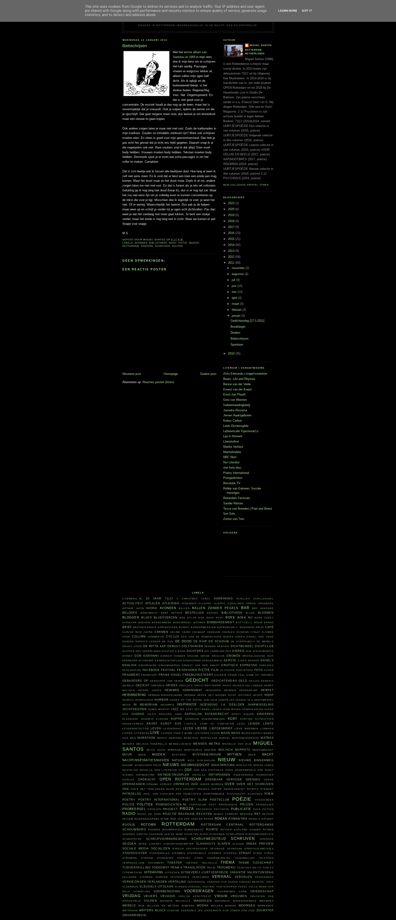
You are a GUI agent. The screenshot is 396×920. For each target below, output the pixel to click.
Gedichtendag (224, 680)
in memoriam (146, 704)
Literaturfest (231, 441)
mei (234, 292)
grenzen (157, 685)
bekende (267, 608)
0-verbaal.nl (132, 598)
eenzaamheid (212, 660)
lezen (188, 728)
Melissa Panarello (151, 744)
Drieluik (218, 656)
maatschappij (252, 733)
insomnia (167, 704)
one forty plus (232, 467)
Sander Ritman (233, 503)
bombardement (220, 622)
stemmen (178, 853)
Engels (267, 660)
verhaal (222, 877)
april (235, 297)
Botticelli (244, 622)
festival (168, 669)
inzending (209, 704)
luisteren (201, 733)
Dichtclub (264, 646)
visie (270, 882)
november (239, 268)
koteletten (264, 719)
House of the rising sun (189, 700)
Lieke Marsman (246, 728)
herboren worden (221, 690)
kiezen (249, 714)
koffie (177, 718)
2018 (231, 221)
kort (232, 718)
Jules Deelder (159, 714)
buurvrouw (226, 627)
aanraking (223, 598)
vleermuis (130, 886)
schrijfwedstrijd (208, 838)
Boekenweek (161, 622)
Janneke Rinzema (235, 410)
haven (156, 690)
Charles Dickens (235, 632)
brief (127, 627)
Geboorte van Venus (167, 681)
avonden (141, 243)
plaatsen (255, 794)
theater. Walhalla (201, 863)
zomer (235, 910)
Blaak (250, 613)
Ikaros (241, 700)
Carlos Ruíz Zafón (137, 632)
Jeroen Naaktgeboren (237, 415)
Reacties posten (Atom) (158, 382)
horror (161, 699)
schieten (191, 834)
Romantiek (238, 818)
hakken (238, 685)
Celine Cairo (180, 632)
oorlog (128, 779)
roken (209, 819)
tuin (266, 867)
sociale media (135, 848)
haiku (227, 685)
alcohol (205, 603)
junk (178, 714)
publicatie (241, 809)
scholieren (235, 834)
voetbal (208, 886)
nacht (268, 754)
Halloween (254, 685)
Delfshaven (192, 646)
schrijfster (131, 839)
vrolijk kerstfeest (195, 896)
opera (269, 779)
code (126, 636)
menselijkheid (180, 744)
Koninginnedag (213, 719)
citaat (255, 632)
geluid (254, 681)
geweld (128, 685)
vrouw (220, 896)
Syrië (198, 858)
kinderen (265, 713)
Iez (232, 700)
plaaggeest (236, 794)
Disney (127, 656)
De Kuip (200, 641)
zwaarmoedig (134, 915)
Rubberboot (194, 829)
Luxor (215, 733)
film (215, 669)
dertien (223, 646)
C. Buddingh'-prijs (250, 627)
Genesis (267, 681)
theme (244, 862)
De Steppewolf (243, 641)
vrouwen (239, 896)
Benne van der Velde (237, 384)
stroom (147, 858)
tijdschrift (263, 862)
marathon (146, 737)
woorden (247, 905)
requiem (246, 814)
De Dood (183, 641)
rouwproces (172, 829)
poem (269, 793)
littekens (141, 733)
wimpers (188, 905)
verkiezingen (134, 881)
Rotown (148, 824)
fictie (183, 243)
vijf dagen (229, 882)
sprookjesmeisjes (259, 848)
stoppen (230, 853)
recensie (186, 813)
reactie (170, 813)
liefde (201, 728)
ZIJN (226, 910)
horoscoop (144, 700)
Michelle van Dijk (237, 744)
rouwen (154, 829)
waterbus (222, 901)
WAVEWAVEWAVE (244, 901)
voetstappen (226, 886)
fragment (131, 674)
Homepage (171, 374)
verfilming (200, 877)
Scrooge (267, 839)
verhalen (243, 876)
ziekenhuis (212, 910)
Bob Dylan (188, 617)
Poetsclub (219, 799)
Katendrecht (217, 713)
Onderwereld (245, 770)
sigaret (155, 844)
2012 (231, 256)
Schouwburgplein (259, 834)
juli (234, 280)
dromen (234, 655)
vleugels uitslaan (156, 886)
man (133, 738)
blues (146, 617)
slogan (238, 844)
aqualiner (236, 603)
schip (204, 834)
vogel (243, 886)
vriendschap (262, 891)
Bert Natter (171, 613)
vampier (161, 877)
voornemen (226, 891)
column (139, 636)
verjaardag (264, 877)
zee (200, 910)
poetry (128, 799)
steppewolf (196, 853)
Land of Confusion (217, 723)
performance (214, 794)
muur (127, 754)
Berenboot (149, 613)
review (127, 819)
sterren (214, 853)
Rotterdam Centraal (222, 824)
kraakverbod (132, 723)
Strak (269, 853)
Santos (142, 834)
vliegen (181, 886)
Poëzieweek (264, 800)
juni (234, 286)
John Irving (232, 709)
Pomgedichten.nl (171, 804)
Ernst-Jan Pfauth (234, 394)
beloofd (130, 612)
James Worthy (159, 709)
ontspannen (220, 774)
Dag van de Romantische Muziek (207, 636)
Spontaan (237, 344)
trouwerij (226, 867)
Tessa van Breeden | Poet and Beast (247, 508)
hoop (269, 694)
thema (227, 862)
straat (245, 852)
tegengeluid (245, 858)
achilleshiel (263, 598)
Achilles (243, 598)
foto (258, 669)
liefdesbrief (221, 728)
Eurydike (266, 665)
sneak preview (260, 843)
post (212, 804)
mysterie (179, 754)
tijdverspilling (136, 867)
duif (270, 656)
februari (237, 309)
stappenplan (159, 853)
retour (268, 814)
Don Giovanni (147, 655)
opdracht (147, 779)
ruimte (212, 829)
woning (230, 905)
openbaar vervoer (223, 779)
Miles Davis (156, 750)
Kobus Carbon (232, 420)
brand (269, 622)
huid (214, 700)
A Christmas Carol (194, 598)
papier (217, 789)
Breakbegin (238, 326)
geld (243, 680)
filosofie (227, 670)
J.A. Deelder (233, 704)
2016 (231, 233)
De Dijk (168, 641)
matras (267, 737)
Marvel (224, 738)
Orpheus (181, 784)
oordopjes (265, 775)
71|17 (169, 598)
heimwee (172, 690)
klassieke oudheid (138, 719)
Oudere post (208, 374)
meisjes (128, 744)
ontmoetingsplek (174, 774)
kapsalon (193, 713)
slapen (223, 843)
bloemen (266, 612)
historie (244, 695)
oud (194, 784)
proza (187, 809)
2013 (231, 251)
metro (214, 743)
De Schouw (219, 641)
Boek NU (245, 617)
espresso (248, 665)
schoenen (217, 834)
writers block (152, 910)
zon (244, 910)
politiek (145, 804)
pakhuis (204, 789)
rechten (204, 813)
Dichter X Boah (174, 651)
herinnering (134, 695)
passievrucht (234, 789)
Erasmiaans (147, 665)
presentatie (228, 804)
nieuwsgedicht (195, 765)
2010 (231, 353)
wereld (129, 905)
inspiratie (187, 704)
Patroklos (131, 793)
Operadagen (133, 784)
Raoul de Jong (149, 814)
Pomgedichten (232, 478)
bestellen (194, 612)
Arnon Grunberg (260, 603)
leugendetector (135, 728)
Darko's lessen (148, 641)
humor (224, 700)
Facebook (151, 669)
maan (225, 732)
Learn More (287, 10)
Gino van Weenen (235, 399)
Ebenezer (129, 660)
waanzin (166, 901)
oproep (166, 784)
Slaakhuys (205, 843)
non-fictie (244, 765)
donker (166, 656)
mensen (200, 743)
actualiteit (132, 603)
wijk (141, 905)
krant (152, 723)
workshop (266, 905)
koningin (192, 719)
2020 (231, 209)
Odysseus (215, 770)
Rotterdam (130, 246)
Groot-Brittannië (207, 685)
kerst (236, 714)
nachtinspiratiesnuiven (145, 760)
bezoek (212, 613)
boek (230, 617)
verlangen (157, 881)
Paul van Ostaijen (158, 794)
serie (142, 844)
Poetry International (236, 473)
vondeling (142, 891)
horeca (128, 700)
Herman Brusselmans (165, 695)
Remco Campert (226, 814)
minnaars (175, 750)
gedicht (197, 680)
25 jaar (153, 598)
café (269, 627)
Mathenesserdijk (245, 738)
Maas (235, 732)
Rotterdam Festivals (236, 498)
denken (210, 646)
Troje (211, 867)
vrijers (150, 896)
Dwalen (235, 332)
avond (151, 608)
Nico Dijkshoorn (201, 760)
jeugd (217, 709)
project (170, 808)
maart (236, 303)
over (229, 784)
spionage (217, 848)
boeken (144, 622)
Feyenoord (187, 669)
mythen (234, 754)
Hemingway (192, 690)
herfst (267, 690)
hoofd (258, 695)
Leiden (254, 723)
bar (245, 608)
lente (268, 723)
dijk (249, 651)
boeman (199, 622)
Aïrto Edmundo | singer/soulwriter (245, 373)
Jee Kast (186, 709)
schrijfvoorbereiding (166, 838)
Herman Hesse (195, 695)
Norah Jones (263, 765)
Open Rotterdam (180, 779)
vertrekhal (196, 882)
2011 (231, 262)
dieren (238, 650)
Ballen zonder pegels (215, 608)
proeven (154, 809)
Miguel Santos (261, 45)
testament (156, 863)
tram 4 (176, 867)
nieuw (227, 759)
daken (240, 636)
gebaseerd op (135, 680)
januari (236, 315)
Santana (147, 246)
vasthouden (179, 877)
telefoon (266, 858)
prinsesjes (265, 804)
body (172, 243)
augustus (238, 274)
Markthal (191, 738)
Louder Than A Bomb (176, 733)
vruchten (257, 896)
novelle (146, 770)
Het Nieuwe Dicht (222, 695)
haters (143, 690)
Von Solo (229, 513)
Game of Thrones (259, 675)
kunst (166, 723)
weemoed (266, 901)
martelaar (209, 738)
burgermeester (203, 627)
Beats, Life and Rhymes (239, 379)
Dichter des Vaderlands (141, 651)
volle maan (258, 886)
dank (270, 636)
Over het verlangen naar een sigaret (163, 789)
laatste (190, 723)
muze (142, 754)
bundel (184, 627)
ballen (184, 608)
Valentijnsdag (260, 872)
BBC (255, 608)
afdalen (152, 603)
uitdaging (153, 872)
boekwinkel (182, 622)
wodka (203, 905)
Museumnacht (263, 750)
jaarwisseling (261, 704)
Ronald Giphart (261, 819)
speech (178, 848)
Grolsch (186, 685)
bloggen (130, 617)
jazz (175, 709)
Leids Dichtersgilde (235, 426)
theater (174, 862)
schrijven (162, 246)
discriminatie (263, 651)
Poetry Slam (194, 799)
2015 (231, 239)
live (155, 733)
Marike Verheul (233, 446)
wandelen (203, 900)
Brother (139, 627)
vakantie (237, 872)
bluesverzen (165, 617)
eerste (230, 660)
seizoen (129, 843)
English (129, 665)
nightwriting (223, 764)
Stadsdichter (134, 852)
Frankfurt (149, 675)
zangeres (188, 910)
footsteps (244, 670)
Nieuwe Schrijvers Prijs (142, 765)
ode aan (200, 770)
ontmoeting (145, 775)
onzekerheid (243, 775)
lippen (127, 733)
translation (194, 867)
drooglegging (254, 656)
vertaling (177, 881)
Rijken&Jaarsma (147, 819)
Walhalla (183, 901)
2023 (231, 203)
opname (152, 784)
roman (221, 818)
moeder (210, 750)
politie (128, 804)
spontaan (234, 848)
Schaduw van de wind (166, 834)
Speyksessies (197, 848)
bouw (258, 622)
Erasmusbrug (169, 665)
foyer (269, 670)
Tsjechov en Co (249, 867)
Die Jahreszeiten (217, 651)
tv (272, 867)
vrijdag (131, 896)
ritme (165, 819)
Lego (241, 723)
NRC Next (229, 457)
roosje (128, 824)
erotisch (229, 665)
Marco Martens (169, 738)
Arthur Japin (133, 608)
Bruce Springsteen (162, 627)
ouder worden (211, 784)
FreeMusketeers (198, 674)
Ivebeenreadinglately (236, 405)
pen (179, 794)
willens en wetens (163, 905)
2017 (231, 227)
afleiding (170, 603)
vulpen (177, 246)
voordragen (199, 891)
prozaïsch (204, 809)
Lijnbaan (267, 728)
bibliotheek (158, 243)
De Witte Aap (154, 646)
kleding (162, 719)
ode (188, 770)
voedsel (194, 886)
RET (257, 813)
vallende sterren (137, 877)
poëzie (242, 799)
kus (178, 723)
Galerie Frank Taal (229, 675)
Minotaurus (193, 750)
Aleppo (220, 603)
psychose (221, 809)
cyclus (172, 636)
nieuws (171, 765)
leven (156, 728)
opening (253, 779)
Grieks (172, 685)
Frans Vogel (170, 674)
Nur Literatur (231, 462)
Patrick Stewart (260, 789)
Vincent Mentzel (252, 882)
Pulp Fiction (263, 809)
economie (146, 660)
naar (252, 754)
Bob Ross (206, 617)
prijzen (247, 804)
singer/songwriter (178, 844)
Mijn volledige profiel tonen (246, 185)
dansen (128, 641)
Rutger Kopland (233, 829)
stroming (129, 858)
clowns (268, 632)
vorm (243, 891)
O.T (181, 770)
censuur (213, 632)
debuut (174, 646)
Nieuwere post (131, 374)
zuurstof (265, 910)
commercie (156, 636)
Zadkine (173, 910)
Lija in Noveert (232, 436)
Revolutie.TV (231, 483)
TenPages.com (133, 863)
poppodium (198, 804)
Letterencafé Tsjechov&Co (240, 431)
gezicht (143, 685)
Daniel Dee (255, 636)
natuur (178, 760)
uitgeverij (190, 872)
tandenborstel (219, 858)
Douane (193, 656)
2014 (231, 245)
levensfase (172, 728)
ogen (229, 770)
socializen (160, 848)
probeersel (134, 809)
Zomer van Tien (233, 519)
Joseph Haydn (252, 709)
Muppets (242, 749)
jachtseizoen (134, 709)
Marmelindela (232, 452)
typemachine (132, 872)
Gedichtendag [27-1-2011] (247, 320)
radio (129, 814)
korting (246, 719)
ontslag (199, 775)
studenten (165, 858)
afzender (189, 603)
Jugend (137, 713)
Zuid (251, 910)
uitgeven (172, 872)
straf (257, 853)
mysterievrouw (206, 754)
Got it (307, 10)
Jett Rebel (202, 709)
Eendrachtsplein (168, 660)
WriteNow (130, 910)
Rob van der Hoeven (186, 819)
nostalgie (130, 770)
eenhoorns (192, 660)
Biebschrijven (239, 338)
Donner (179, 656)
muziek (194, 243)
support (183, 858)
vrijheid (167, 896)
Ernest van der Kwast (237, 389)
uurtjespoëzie (215, 872)
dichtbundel (242, 646)
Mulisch (225, 749)
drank (205, 656)
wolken (217, 905)
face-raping (131, 670)
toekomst (160, 867)
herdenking (248, 690)
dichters (195, 650)
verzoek (213, 882)
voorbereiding (167, 891)
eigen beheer (248, 660)
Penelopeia (192, 794)
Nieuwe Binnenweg (256, 760)
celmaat (198, 632)
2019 (231, 215)
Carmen (161, 631)
